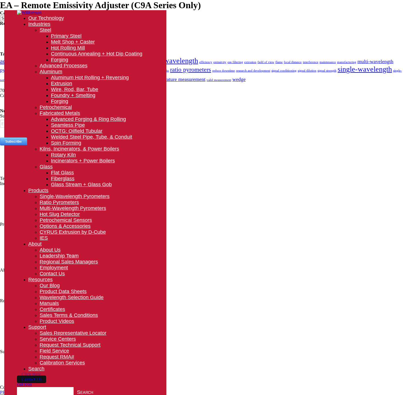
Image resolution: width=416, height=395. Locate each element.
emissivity (219, 62)
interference (310, 62)
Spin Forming (66, 143)
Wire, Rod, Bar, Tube (74, 89)
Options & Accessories (65, 226)
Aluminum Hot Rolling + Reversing (90, 77)
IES (44, 238)
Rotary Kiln (63, 155)
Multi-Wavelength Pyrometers (73, 208)
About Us (50, 250)
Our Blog (50, 285)
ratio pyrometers (190, 69)
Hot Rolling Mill (68, 48)
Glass (46, 166)
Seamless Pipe (68, 125)
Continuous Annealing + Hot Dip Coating (96, 54)
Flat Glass (62, 172)
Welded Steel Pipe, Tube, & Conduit (91, 137)
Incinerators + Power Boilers (83, 161)
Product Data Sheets (63, 291)
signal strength (327, 70)
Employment (54, 268)
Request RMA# (57, 357)
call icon (24, 384)
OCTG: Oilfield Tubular (76, 131)
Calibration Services (62, 363)
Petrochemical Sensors (66, 220)
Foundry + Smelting (73, 95)
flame (279, 62)
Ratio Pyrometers (59, 202)
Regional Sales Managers (69, 262)
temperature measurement (179, 79)
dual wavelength (173, 61)
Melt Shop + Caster (73, 42)
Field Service (54, 351)
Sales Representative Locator (73, 333)
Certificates (52, 309)
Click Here (31, 374)
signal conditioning (284, 70)
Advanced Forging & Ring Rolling (88, 119)
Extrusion (61, 83)
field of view (266, 62)
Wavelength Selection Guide (72, 297)
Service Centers (58, 339)
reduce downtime (223, 70)
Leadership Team (59, 256)
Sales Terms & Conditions (69, 315)
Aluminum (51, 71)
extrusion (250, 62)
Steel (45, 30)
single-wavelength (365, 69)
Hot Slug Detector (60, 214)
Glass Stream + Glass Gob (81, 184)
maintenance (327, 62)
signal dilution (307, 70)
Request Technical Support (70, 345)
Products (38, 190)
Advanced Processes (63, 65)
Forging (59, 60)
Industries (39, 24)
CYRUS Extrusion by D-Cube (73, 232)
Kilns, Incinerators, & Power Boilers (79, 149)
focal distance (293, 62)
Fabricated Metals (60, 113)
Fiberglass (62, 178)
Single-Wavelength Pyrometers (75, 196)
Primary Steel (66, 36)
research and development (253, 70)
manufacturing (346, 62)
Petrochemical (56, 107)
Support (37, 327)
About (35, 244)
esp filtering (235, 62)
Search (36, 369)
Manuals (49, 303)
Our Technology (46, 18)
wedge (239, 79)
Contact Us (52, 273)
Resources (40, 279)
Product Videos (57, 321)
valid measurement (219, 79)
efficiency (205, 62)
